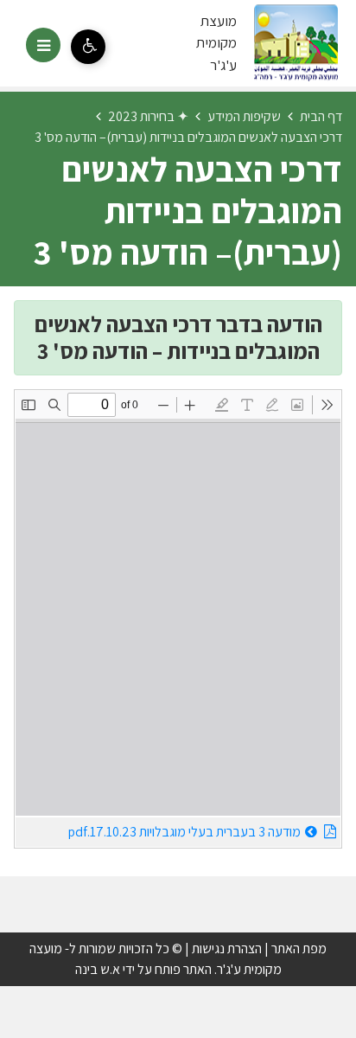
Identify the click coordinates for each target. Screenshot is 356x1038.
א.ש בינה (97, 969)
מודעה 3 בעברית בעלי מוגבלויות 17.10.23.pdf (158, 829)
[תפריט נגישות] (88, 46)
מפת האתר (299, 948)
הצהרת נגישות (227, 948)
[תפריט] (43, 45)
